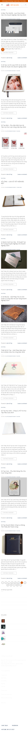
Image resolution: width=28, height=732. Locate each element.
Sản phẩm (3, 681)
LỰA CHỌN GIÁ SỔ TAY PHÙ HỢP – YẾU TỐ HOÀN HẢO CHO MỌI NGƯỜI (12, 599)
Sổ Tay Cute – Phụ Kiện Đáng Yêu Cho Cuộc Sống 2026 (13, 472)
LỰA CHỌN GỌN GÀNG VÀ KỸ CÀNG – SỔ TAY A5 (13, 607)
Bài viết (3, 683)
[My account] (25, 5)
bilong (18, 18)
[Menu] (2, 4)
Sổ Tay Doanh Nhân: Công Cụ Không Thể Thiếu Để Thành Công (13, 526)
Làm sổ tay (3, 9)
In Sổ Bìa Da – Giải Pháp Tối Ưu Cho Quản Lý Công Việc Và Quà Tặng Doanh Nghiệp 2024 (14, 298)
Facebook (15, 725)
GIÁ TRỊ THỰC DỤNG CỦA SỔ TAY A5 (11, 611)
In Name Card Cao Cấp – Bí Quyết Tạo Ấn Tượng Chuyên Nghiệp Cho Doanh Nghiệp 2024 (13, 244)
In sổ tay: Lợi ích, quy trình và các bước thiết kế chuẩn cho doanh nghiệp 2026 (13, 66)
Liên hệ (3, 686)
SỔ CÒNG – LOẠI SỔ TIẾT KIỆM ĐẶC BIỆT (12, 182)
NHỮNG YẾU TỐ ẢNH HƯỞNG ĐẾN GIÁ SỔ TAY (13, 603)
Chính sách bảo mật (6, 694)
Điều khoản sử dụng (6, 698)
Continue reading (9, 52)
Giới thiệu (3, 678)
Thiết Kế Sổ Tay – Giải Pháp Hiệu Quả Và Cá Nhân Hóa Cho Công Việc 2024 (13, 351)
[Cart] (22, 5)
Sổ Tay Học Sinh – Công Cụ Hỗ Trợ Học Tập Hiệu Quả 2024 (13, 411)
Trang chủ (4, 675)
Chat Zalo (4, 725)
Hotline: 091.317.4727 (7, 729)
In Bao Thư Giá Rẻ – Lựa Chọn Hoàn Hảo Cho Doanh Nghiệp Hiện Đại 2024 (13, 14)
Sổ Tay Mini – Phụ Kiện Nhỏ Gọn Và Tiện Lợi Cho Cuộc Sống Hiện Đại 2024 (13, 126)
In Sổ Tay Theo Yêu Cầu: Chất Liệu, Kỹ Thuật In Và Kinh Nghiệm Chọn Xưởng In (13, 595)
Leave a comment (22, 58)
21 (17, 585)
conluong (19, 187)
